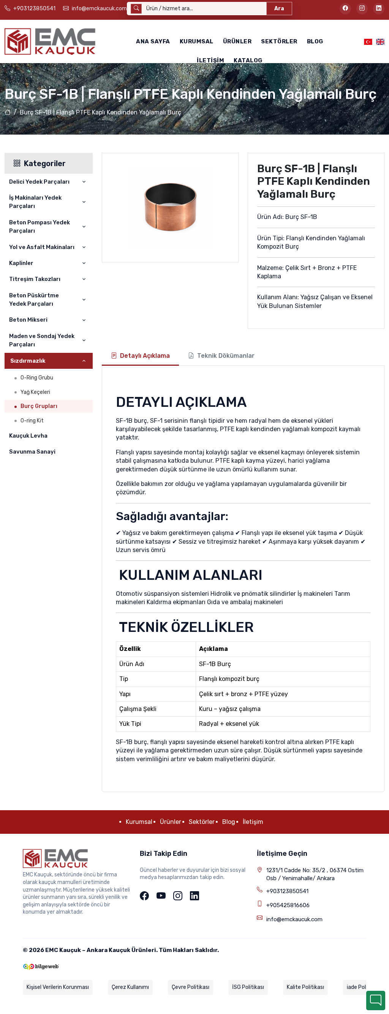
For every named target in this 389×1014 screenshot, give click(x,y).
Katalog (248, 60)
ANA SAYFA (153, 41)
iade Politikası (363, 987)
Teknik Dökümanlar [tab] (226, 355)
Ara (279, 8)
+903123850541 (287, 891)
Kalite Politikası (305, 987)
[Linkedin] (194, 896)
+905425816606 (288, 905)
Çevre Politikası (190, 987)
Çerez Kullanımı (130, 987)
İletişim (210, 60)
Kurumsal (196, 41)
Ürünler (237, 41)
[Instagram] (177, 896)
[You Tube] (161, 896)
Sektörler (279, 41)
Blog (315, 41)
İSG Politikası (248, 987)
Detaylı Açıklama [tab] (145, 355)
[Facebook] (144, 896)
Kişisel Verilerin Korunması (58, 987)
